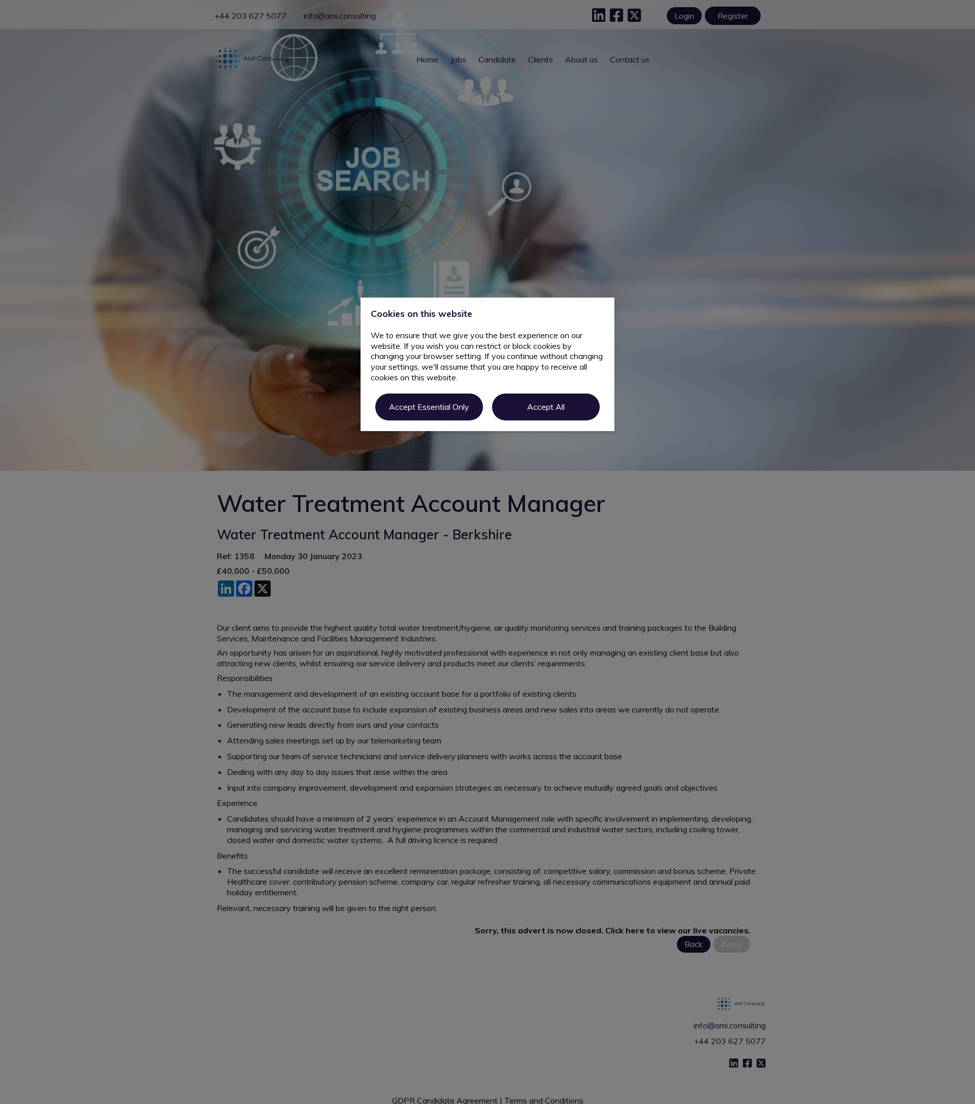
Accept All (546, 407)
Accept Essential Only (429, 407)
